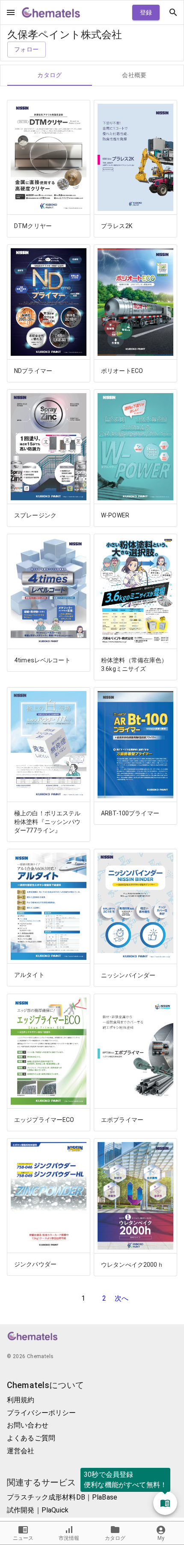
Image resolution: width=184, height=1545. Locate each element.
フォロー (26, 49)
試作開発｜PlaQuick (37, 1510)
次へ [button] (121, 1298)
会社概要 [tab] (134, 75)
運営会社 (21, 1451)
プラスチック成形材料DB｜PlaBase (62, 1497)
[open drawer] (10, 12)
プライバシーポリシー (41, 1413)
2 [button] (104, 1298)
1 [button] (83, 1298)
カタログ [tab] (49, 75)
